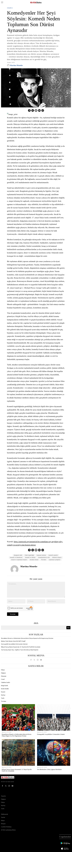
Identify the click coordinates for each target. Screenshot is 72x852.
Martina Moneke (16, 65)
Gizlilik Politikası (6, 827)
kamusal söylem (41, 555)
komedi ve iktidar (30, 557)
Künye (3, 820)
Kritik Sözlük (5, 688)
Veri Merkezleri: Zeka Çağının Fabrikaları (49, 769)
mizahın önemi (34, 559)
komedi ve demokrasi (16, 557)
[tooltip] (29, 110)
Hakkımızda (4, 814)
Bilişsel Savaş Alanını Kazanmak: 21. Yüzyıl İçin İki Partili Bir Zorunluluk (20, 647)
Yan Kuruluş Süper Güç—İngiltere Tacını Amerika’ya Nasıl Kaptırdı (19, 650)
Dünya (3, 670)
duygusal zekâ (18, 555)
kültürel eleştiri (56, 557)
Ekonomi (3, 676)
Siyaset (3, 692)
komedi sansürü (53, 555)
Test (3, 790)
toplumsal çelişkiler (54, 559)
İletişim (3, 823)
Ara (36, 623)
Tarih (2, 698)
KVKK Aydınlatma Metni (8, 830)
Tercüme (43, 559)
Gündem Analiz (5, 682)
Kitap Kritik (4, 685)
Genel (3, 679)
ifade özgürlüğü (29, 555)
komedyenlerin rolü (44, 557)
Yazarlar (3, 796)
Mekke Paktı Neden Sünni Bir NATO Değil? (13, 641)
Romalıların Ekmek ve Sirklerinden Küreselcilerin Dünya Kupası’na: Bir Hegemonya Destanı (27, 638)
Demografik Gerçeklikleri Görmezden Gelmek (14, 644)
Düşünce (10, 8)
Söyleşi (3, 695)
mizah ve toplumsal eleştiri (19, 559)
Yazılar (3, 817)
